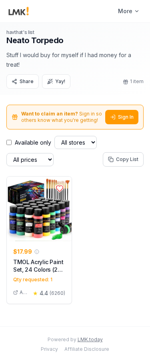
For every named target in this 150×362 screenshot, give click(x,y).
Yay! (60, 81)
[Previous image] (14, 209)
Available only (33, 142)
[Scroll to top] (131, 347)
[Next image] (63, 209)
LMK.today (90, 339)
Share (27, 81)
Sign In (126, 117)
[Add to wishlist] (59, 188)
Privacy (49, 349)
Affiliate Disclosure (86, 349)
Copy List (127, 159)
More (125, 11)
